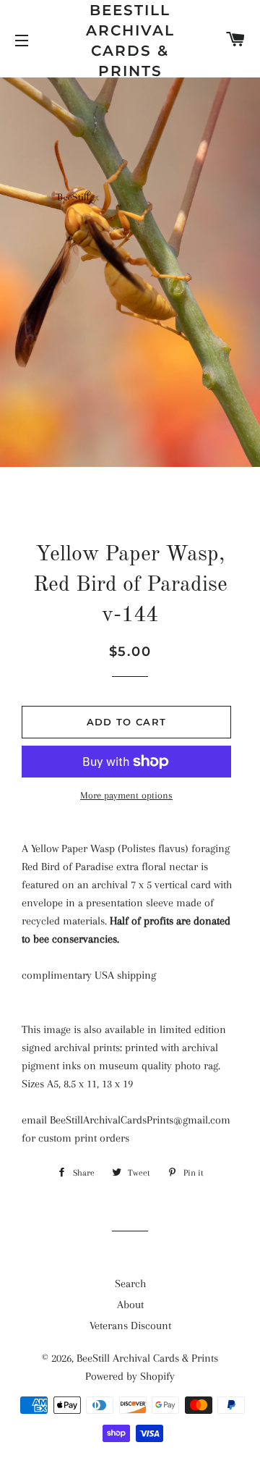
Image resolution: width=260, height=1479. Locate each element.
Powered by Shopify (130, 1376)
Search (130, 1283)
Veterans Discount (130, 1325)
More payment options (126, 795)
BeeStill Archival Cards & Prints (130, 40)
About (130, 1304)
